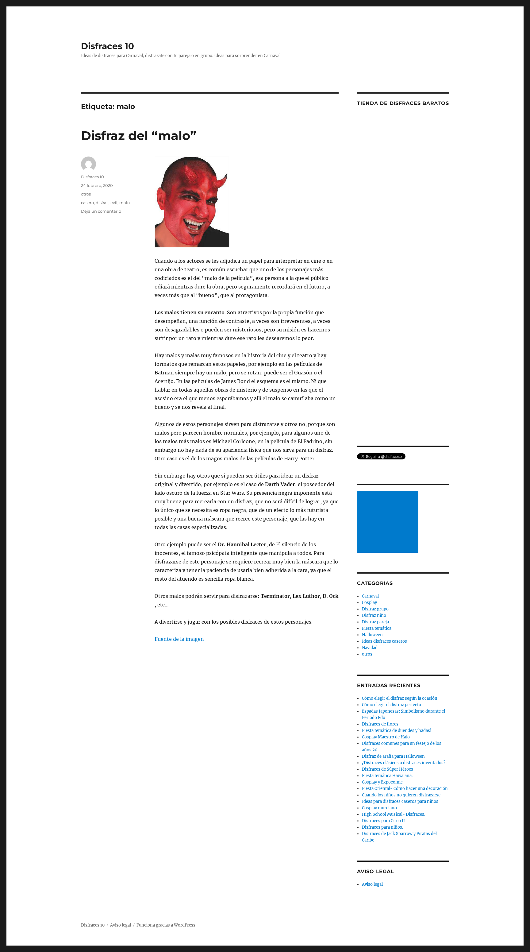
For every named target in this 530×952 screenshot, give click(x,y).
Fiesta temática (376, 628)
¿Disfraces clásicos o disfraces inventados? (403, 762)
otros (86, 194)
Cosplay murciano (379, 808)
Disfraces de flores (380, 724)
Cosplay (369, 602)
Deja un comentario (101, 211)
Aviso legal (372, 884)
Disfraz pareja (375, 622)
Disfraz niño (374, 615)
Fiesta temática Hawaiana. (387, 775)
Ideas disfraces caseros (384, 641)
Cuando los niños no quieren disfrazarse (401, 795)
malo (124, 202)
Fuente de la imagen (179, 639)
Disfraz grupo (375, 609)
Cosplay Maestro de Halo (386, 737)
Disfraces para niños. (382, 827)
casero (87, 202)
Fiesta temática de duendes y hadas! (397, 730)
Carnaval (370, 596)
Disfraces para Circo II (383, 820)
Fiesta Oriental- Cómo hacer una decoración (405, 788)
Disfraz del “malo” (138, 135)
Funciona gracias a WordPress (165, 925)
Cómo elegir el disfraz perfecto (391, 704)
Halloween (372, 634)
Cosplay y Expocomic (382, 782)
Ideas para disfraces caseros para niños (400, 801)
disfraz (102, 202)
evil (113, 202)
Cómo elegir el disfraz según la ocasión (399, 698)
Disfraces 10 (107, 46)
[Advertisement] (388, 522)
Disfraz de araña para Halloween (393, 756)
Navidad (370, 647)
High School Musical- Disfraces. (393, 814)
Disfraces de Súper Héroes (387, 769)
